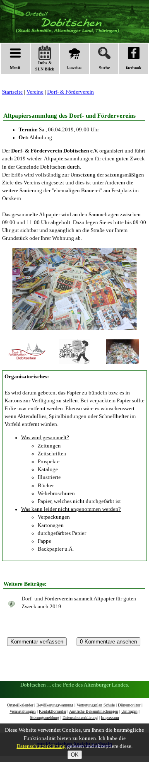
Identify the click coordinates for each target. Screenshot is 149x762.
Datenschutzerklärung (80, 717)
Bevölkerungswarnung (54, 705)
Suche (104, 67)
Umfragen (129, 711)
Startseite (12, 92)
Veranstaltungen (23, 711)
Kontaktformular (52, 711)
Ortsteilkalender (20, 705)
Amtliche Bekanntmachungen (93, 711)
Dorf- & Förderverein (70, 92)
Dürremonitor (129, 705)
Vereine (34, 92)
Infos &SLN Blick (44, 65)
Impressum (110, 717)
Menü (15, 67)
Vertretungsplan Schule (96, 705)
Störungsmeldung (44, 717)
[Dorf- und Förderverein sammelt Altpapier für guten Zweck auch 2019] (11, 604)
